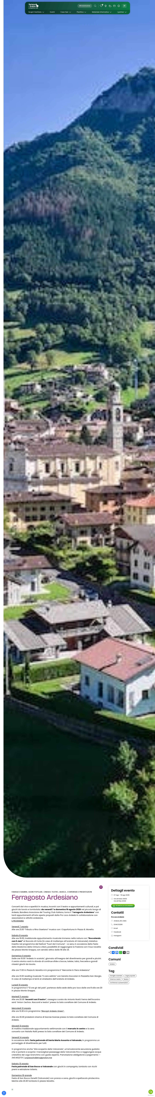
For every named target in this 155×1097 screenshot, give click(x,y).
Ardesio (112, 964)
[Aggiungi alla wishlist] (101, 887)
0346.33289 (118, 924)
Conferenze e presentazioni (79, 892)
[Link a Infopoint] (119, 6)
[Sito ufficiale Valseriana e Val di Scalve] (34, 6)
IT (124, 6)
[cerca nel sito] (95, 6)
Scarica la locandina (124, 906)
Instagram (117, 936)
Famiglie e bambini (19, 892)
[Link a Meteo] (110, 6)
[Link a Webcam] (106, 6)
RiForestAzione (84, 6)
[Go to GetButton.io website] (151, 1095)
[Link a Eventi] (114, 6)
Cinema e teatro (51, 892)
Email (116, 928)
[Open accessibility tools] (4, 1093)
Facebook (117, 932)
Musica (62, 892)
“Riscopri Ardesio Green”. (52, 1011)
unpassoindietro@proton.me (38, 1057)
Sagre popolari (35, 892)
